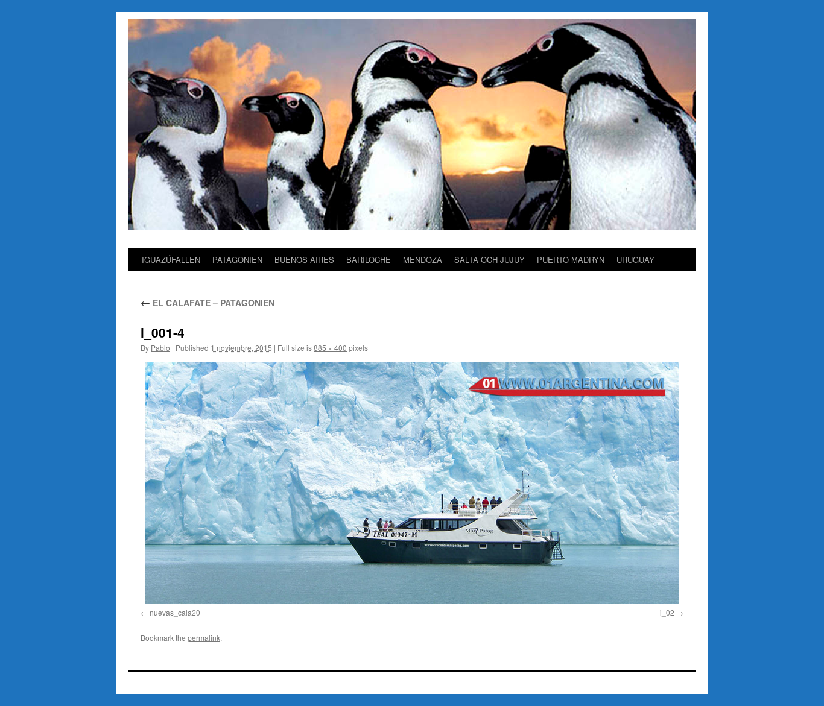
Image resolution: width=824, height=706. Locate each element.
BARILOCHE (368, 259)
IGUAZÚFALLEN (171, 259)
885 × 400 (330, 347)
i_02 (667, 612)
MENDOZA (422, 259)
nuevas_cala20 (175, 612)
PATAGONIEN (237, 259)
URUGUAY (635, 259)
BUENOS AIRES (304, 259)
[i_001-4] (412, 483)
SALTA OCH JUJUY (489, 259)
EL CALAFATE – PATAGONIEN (207, 303)
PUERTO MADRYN (570, 259)
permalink (204, 637)
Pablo (160, 347)
